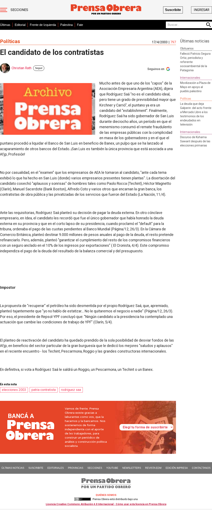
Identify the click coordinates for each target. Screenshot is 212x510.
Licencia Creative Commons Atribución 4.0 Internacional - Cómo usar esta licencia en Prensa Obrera (106, 504)
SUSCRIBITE (35, 467)
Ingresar (201, 10)
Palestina (66, 25)
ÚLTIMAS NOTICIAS (12, 467)
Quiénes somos (106, 495)
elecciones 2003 (14, 390)
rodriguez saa (71, 390)
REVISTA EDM (153, 467)
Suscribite (173, 10)
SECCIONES (94, 467)
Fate (80, 25)
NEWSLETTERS (131, 467)
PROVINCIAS (75, 467)
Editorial (20, 25)
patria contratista (43, 390)
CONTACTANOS (201, 467)
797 (173, 42)
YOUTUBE (112, 467)
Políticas (10, 41)
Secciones (19, 10)
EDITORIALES (55, 467)
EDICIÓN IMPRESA (177, 467)
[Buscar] (208, 25)
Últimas (5, 25)
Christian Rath (21, 68)
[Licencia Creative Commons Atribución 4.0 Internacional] (82, 499)
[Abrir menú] (3, 10)
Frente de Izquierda (43, 25)
